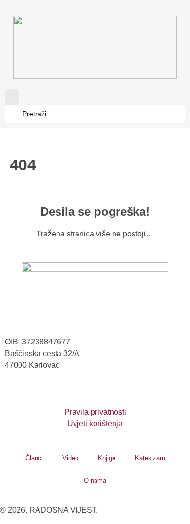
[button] (12, 97)
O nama (95, 480)
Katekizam (150, 458)
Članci (34, 458)
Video (70, 458)
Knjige (106, 458)
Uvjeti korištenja (95, 423)
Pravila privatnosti (95, 412)
